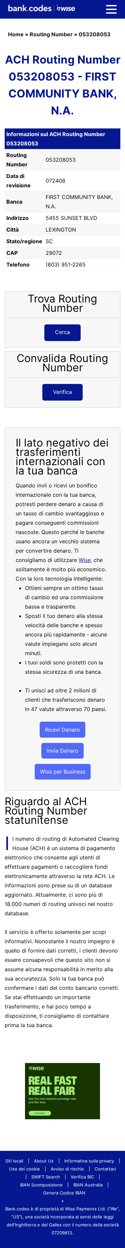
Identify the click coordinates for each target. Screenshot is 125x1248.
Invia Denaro (62, 750)
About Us (44, 1160)
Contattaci (105, 1168)
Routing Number (51, 34)
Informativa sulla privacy (89, 1160)
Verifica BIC (82, 1176)
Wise (85, 560)
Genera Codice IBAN (64, 1192)
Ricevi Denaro (62, 729)
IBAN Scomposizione (41, 1184)
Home (16, 34)
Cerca (62, 332)
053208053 (95, 34)
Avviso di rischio (67, 1168)
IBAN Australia (88, 1184)
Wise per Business (62, 771)
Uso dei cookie (24, 1168)
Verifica (62, 392)
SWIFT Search (45, 1176)
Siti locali (14, 1160)
